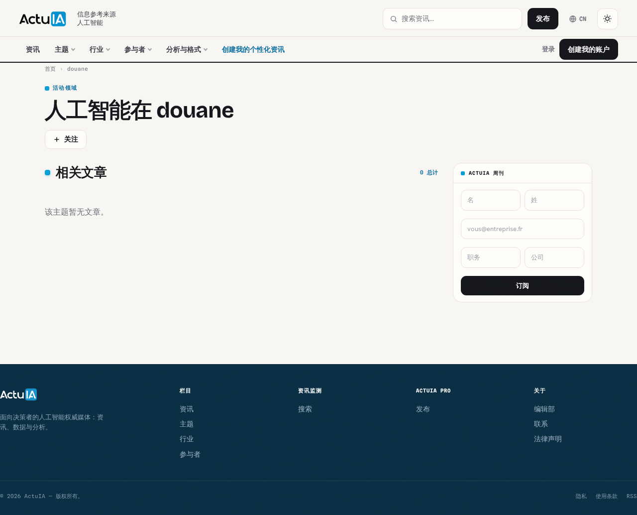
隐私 (581, 496)
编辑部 (544, 408)
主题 (62, 49)
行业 (97, 49)
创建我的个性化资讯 (253, 49)
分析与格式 (183, 49)
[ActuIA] (42, 19)
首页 (50, 68)
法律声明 (548, 438)
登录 (548, 49)
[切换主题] (607, 18)
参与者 (134, 49)
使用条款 (607, 496)
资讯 (33, 49)
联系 (541, 423)
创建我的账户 (589, 49)
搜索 (305, 408)
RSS (632, 496)
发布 (543, 18)
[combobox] (458, 18)
